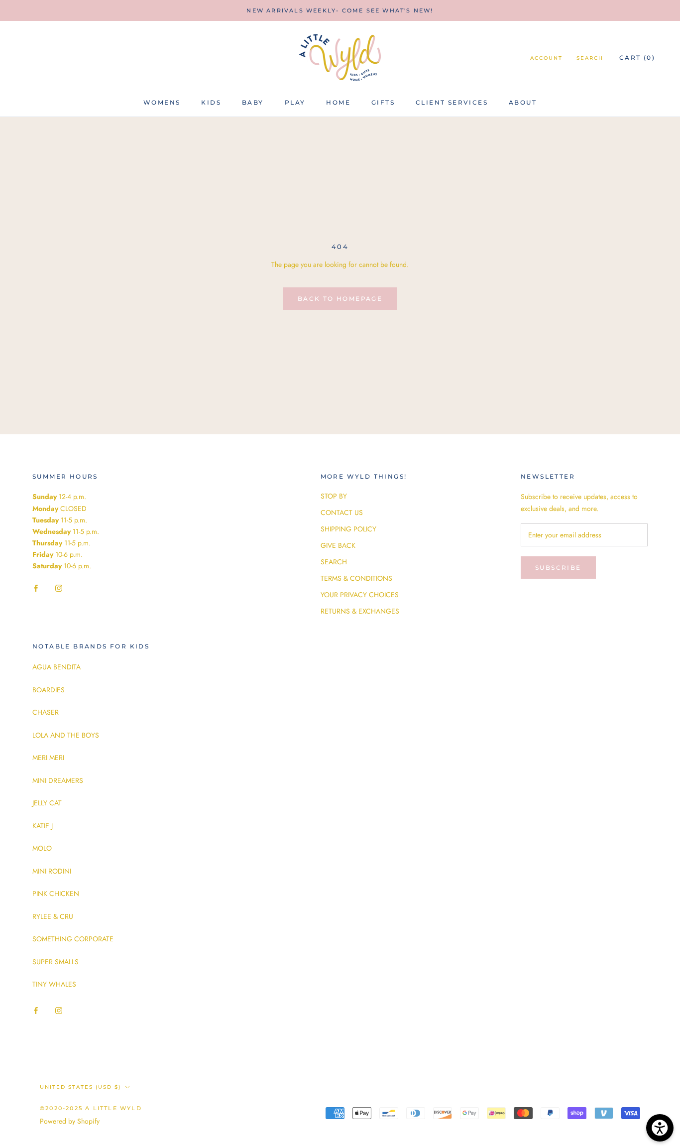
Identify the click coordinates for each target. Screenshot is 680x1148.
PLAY (295, 102)
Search (589, 58)
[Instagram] (58, 587)
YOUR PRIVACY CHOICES (360, 595)
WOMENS (161, 102)
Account (546, 58)
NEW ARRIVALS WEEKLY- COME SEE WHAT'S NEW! (339, 10)
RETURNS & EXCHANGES (360, 611)
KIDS (211, 102)
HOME (338, 102)
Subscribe (558, 567)
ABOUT (523, 102)
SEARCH (334, 562)
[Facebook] (35, 587)
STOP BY (334, 496)
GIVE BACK (338, 545)
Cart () (637, 57)
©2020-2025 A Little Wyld (91, 1108)
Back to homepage (340, 298)
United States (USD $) (80, 1087)
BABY (253, 102)
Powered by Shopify (70, 1121)
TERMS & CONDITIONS (356, 578)
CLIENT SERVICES (452, 102)
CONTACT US (342, 512)
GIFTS (383, 102)
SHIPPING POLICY (348, 529)
